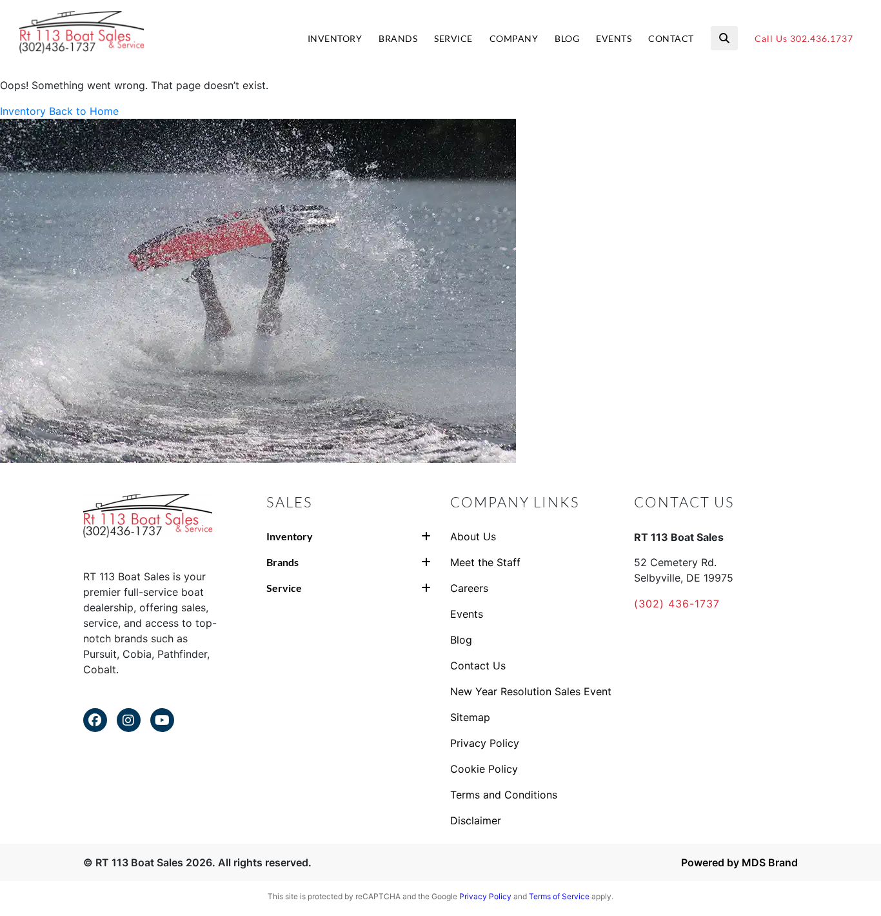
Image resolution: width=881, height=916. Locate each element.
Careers (469, 588)
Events (466, 613)
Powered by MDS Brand (739, 862)
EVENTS (613, 38)
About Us (473, 536)
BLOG (567, 38)
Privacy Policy (484, 743)
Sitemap (470, 717)
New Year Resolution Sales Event (530, 691)
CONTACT (671, 38)
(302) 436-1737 (677, 603)
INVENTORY (335, 38)
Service (284, 588)
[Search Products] (724, 38)
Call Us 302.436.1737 (804, 38)
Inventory (23, 111)
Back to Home (84, 111)
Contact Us (478, 665)
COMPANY (514, 38)
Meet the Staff (485, 562)
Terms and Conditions (503, 794)
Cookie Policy (484, 768)
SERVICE (453, 38)
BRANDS (398, 38)
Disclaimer (475, 820)
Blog (461, 639)
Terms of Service (559, 896)
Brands (282, 562)
